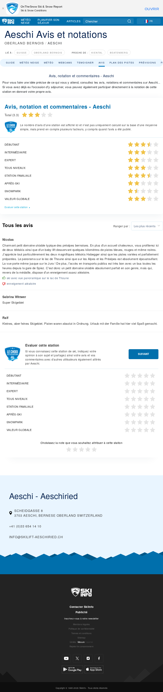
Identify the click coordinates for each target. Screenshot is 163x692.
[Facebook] (99, 658)
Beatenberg (119, 52)
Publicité (82, 612)
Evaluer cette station (16, 207)
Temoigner (85, 62)
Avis (102, 62)
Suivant (143, 354)
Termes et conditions (81, 633)
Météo (49, 62)
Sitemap (81, 637)
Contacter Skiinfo (81, 607)
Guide (10, 62)
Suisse (22, 52)
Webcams (65, 62)
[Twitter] (77, 658)
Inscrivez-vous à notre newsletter (81, 618)
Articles (74, 21)
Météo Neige (26, 21)
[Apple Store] (93, 669)
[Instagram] (88, 658)
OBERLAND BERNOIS (24, 43)
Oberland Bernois (48, 52)
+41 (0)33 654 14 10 (25, 526)
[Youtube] (66, 658)
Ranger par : (121, 226)
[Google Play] (72, 669)
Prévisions (147, 62)
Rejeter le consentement (81, 646)
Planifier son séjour (48, 21)
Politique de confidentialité (82, 628)
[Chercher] (129, 21)
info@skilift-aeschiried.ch (36, 537)
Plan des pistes (122, 62)
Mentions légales (81, 624)
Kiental (97, 52)
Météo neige (29, 62)
